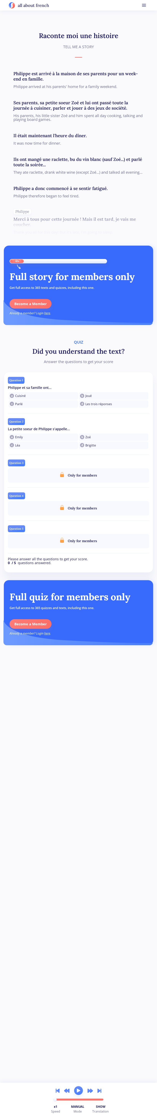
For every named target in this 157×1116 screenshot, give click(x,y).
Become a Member (30, 303)
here (47, 313)
